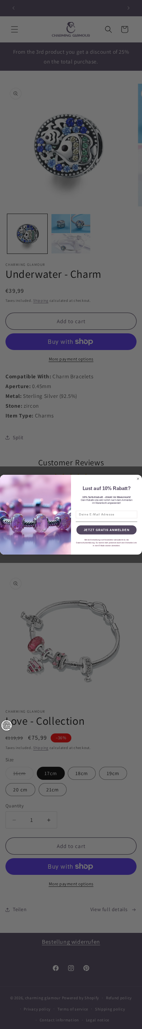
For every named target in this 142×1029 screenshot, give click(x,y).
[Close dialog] (138, 479)
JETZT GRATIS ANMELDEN (107, 529)
